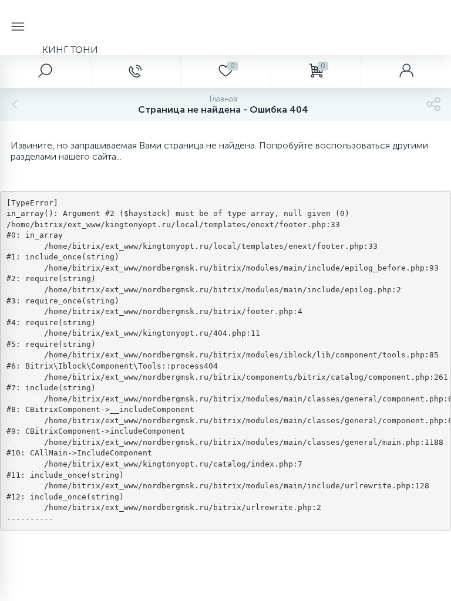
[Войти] (406, 71)
